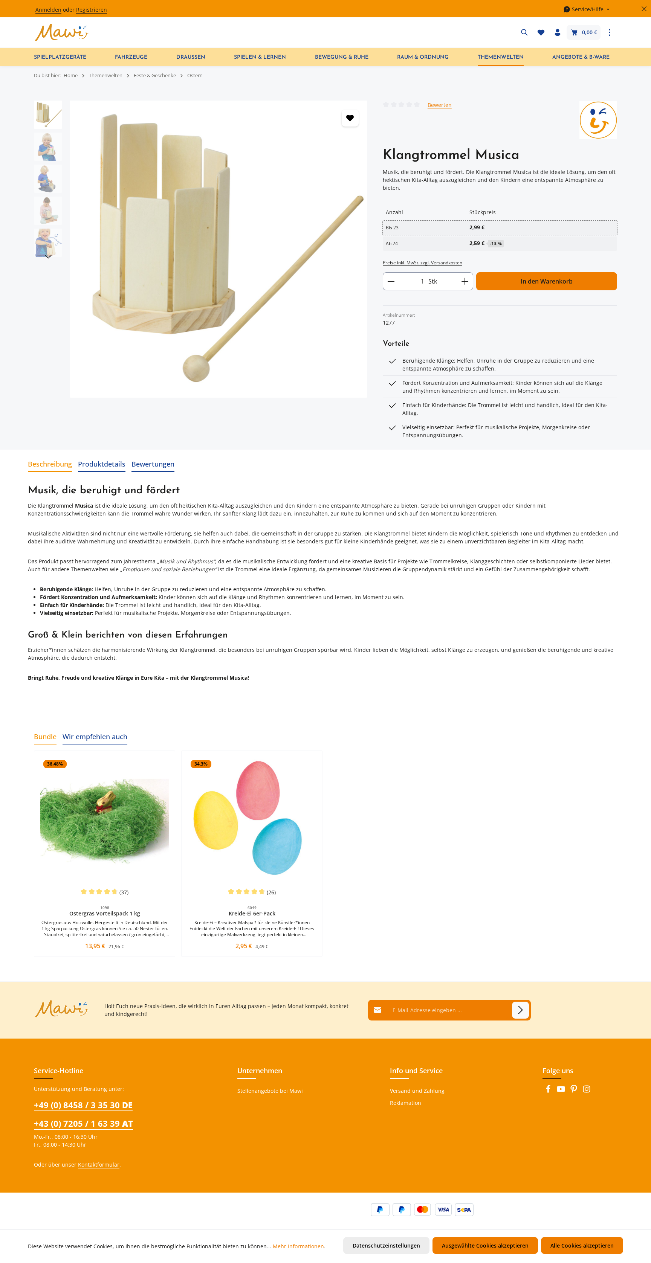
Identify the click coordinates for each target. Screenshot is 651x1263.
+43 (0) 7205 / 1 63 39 (83, 1123)
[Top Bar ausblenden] (644, 8)
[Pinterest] (574, 1091)
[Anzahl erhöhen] (465, 281)
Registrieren (91, 9)
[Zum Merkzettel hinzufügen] (350, 118)
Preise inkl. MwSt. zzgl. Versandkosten (422, 262)
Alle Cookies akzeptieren (582, 1245)
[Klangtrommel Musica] (218, 249)
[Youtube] (562, 1091)
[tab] (50, 464)
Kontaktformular (98, 1164)
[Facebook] (549, 1091)
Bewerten (440, 104)
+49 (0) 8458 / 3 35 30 (83, 1104)
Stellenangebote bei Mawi (270, 1090)
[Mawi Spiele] (598, 120)
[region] (200, 249)
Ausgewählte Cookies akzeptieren (485, 1245)
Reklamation (405, 1102)
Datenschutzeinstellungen (386, 1245)
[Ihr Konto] (557, 32)
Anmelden (48, 9)
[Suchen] (524, 32)
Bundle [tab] (45, 736)
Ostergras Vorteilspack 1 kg (104, 913)
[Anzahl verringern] (391, 281)
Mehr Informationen (298, 1246)
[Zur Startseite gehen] (61, 32)
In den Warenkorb (547, 281)
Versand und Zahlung (417, 1090)
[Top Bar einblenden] (609, 32)
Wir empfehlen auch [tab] (95, 736)
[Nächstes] (48, 257)
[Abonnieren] (520, 1010)
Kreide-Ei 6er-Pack (252, 913)
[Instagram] (586, 1091)
